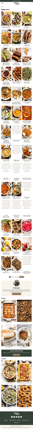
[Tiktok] (14, 417)
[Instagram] (12, 417)
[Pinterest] (19, 417)
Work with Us (13, 420)
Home (2, 6)
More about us (16, 293)
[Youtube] (16, 417)
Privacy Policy (25, 420)
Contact (6, 420)
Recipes (18, 420)
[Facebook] (21, 417)
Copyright (16, 422)
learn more (16, 354)
